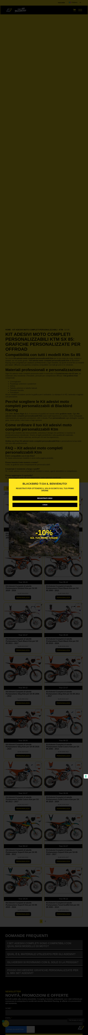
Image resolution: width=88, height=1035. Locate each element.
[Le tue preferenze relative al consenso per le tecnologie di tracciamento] (86, 776)
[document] (44, 517)
